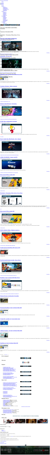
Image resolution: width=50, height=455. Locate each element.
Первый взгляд (5, 15)
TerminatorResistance (5, 101)
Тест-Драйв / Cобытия (3, 279)
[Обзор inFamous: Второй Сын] (30, 358)
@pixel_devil (2, 275)
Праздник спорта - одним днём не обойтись (8, 411)
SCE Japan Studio (16, 172)
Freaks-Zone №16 (5, 392)
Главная (3, 5)
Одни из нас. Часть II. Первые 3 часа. (8, 395)
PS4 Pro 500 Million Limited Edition (7, 377)
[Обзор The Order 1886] (23, 358)
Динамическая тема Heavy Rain (7, 412)
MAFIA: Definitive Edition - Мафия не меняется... (10, 230)
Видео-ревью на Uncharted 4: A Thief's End (8, 373)
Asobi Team (1, 172)
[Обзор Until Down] (25, 358)
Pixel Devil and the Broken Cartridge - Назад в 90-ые (10, 260)
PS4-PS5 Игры (5, 12)
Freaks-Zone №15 (5, 393)
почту (12, 436)
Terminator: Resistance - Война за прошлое (8, 86)
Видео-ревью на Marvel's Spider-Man (7, 372)
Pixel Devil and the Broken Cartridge (11, 275)
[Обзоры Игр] (25, 366)
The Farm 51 (11, 72)
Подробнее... (48, 52)
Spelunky (4, 403)
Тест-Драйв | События (6, 9)
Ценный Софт (5, 23)
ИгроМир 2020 (17, 293)
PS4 (7, 72)
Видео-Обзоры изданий (3, 194)
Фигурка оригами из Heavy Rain (7, 410)
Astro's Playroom (6, 172)
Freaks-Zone (4, 21)
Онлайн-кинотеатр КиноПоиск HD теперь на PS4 (10, 247)
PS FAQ (4, 22)
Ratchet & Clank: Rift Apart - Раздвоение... (8, 103)
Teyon (9, 101)
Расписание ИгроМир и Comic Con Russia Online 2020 (11, 307)
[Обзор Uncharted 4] (26, 358)
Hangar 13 (4, 245)
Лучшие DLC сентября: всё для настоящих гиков (10, 318)
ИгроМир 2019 (13, 293)
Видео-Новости (5, 7)
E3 (0, 136)
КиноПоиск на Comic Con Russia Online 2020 (9, 343)
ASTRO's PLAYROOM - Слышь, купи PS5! (8, 157)
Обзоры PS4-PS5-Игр (3, 57)
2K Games (1, 245)
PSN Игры (4, 13)
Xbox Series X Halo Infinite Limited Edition (8, 38)
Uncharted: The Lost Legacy (6, 400)
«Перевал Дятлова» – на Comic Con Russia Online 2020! (11, 330)
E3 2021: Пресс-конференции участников (8, 121)
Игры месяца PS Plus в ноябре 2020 (7, 211)
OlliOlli (4, 404)
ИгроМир (9, 293)
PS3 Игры (4, 16)
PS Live (3, 6)
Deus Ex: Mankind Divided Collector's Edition (8, 378)
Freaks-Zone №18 (5, 391)
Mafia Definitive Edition (9, 245)
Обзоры (3, 11)
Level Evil (5, 275)
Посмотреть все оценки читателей (25, 406)
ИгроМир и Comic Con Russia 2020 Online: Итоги (10, 277)
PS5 (9, 72)
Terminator (1, 101)
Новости (1, 249)
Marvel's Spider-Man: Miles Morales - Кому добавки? (10, 138)
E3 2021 (18, 134)
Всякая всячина (5, 20)
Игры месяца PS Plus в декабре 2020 (7, 174)
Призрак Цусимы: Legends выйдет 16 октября (9, 295)
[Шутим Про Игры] (25, 390)
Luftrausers (4, 405)
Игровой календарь (5, 8)
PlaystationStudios (10, 172)
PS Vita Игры (5, 18)
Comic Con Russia (5, 293)
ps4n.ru (2, 430)
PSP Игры (4, 14)
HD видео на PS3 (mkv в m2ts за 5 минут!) (8, 409)
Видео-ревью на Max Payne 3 (6, 374)
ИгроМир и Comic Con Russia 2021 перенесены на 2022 (11, 74)
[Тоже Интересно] (25, 394)
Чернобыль (14, 72)
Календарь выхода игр (3, 176)
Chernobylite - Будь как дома (6, 56)
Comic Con (1, 293)
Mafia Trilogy (13, 245)
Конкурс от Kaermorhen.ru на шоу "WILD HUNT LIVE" (10, 396)
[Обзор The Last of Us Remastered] (21, 358)
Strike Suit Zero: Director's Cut (6, 401)
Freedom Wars (5, 402)
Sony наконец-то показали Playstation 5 (8, 389)
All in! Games (2, 72)
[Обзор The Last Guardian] (28, 358)
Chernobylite (5, 72)
